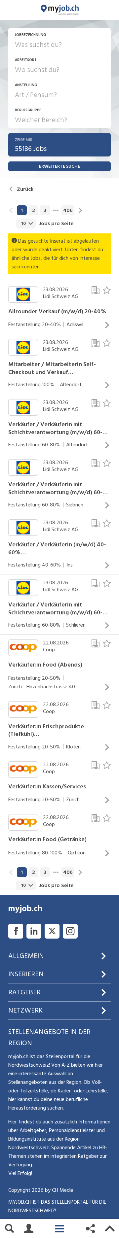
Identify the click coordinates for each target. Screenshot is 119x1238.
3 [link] (45, 210)
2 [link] (33, 210)
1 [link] (22, 210)
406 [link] (68, 210)
